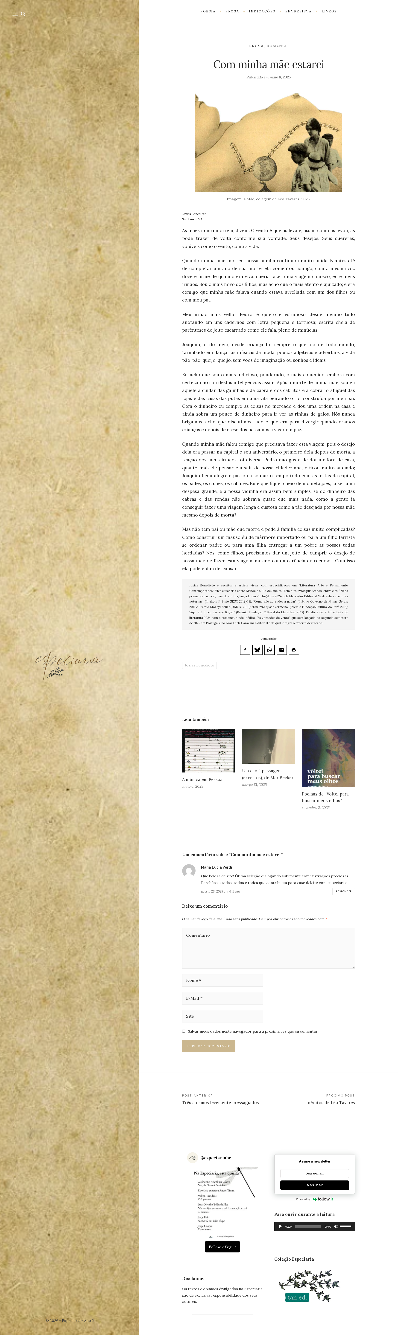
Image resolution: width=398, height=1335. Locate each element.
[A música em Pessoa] (208, 751)
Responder (344, 891)
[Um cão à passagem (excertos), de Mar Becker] (268, 746)
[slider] (346, 1226)
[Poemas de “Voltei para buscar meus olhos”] (328, 758)
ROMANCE (277, 46)
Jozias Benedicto (199, 665)
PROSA (256, 46)
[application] (314, 1226)
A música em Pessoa (202, 779)
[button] (222, 1202)
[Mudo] (336, 1226)
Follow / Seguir (222, 1246)
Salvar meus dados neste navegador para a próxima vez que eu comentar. (253, 1031)
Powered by (303, 1199)
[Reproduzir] (280, 1226)
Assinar (315, 1185)
